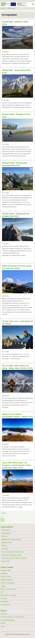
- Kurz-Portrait (5, 561)
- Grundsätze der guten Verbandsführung (13, 558)
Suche (3, 626)
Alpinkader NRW (6, 570)
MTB (2, 592)
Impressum (4, 614)
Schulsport (4, 598)
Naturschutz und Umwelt (8, 595)
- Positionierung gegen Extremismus (12, 552)
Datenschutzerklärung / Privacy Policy (12, 617)
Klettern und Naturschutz (8, 589)
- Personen (4, 536)
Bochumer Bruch (6, 576)
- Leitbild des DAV (6, 542)
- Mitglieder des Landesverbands (11, 539)
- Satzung (4, 546)
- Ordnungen (4, 549)
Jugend (3, 586)
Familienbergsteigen (7, 580)
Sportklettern (5, 601)
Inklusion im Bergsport (8, 583)
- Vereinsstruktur (6, 533)
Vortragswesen (5, 605)
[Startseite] (14, 4)
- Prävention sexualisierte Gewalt (11, 555)
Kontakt (3, 623)
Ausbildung (4, 573)
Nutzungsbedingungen (8, 620)
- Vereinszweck (5, 530)
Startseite (3, 8)
